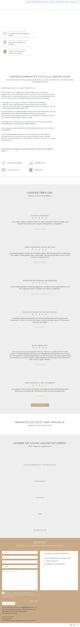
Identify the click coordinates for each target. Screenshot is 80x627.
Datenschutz (13, 625)
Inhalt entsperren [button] (7, 618)
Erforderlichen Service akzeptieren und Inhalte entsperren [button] (19, 620)
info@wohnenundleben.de (55, 564)
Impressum (4, 625)
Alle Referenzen (40, 405)
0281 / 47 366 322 (52, 561)
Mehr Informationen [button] (8, 617)
